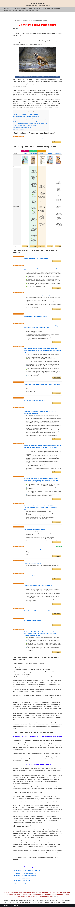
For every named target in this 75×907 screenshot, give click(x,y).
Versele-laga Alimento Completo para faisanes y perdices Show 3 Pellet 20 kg (42, 385)
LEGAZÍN (50, 153)
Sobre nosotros (67, 14)
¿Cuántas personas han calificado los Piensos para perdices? (31, 123)
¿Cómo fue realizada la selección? (22, 127)
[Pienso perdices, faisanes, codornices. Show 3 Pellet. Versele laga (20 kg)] (33, 160)
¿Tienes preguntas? (18, 129)
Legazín (25, 153)
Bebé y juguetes (55, 8)
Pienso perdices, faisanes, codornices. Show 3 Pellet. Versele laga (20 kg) (41, 268)
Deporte (30, 8)
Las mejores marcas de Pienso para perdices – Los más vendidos (30, 120)
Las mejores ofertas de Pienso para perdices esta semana (28, 118)
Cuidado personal (23, 10)
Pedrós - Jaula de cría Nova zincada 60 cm (35, 575)
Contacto (58, 14)
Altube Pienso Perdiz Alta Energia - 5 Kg (34, 400)
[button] (10, 8)
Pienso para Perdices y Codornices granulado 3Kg (37, 295)
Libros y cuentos (21, 8)
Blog (37, 10)
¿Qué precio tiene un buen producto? (25, 125)
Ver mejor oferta (57, 141)
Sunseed (41, 153)
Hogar (14, 8)
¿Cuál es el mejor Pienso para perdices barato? (25, 114)
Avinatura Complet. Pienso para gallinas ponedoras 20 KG (39, 585)
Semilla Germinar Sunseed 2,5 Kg (32, 563)
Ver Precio (26, 246)
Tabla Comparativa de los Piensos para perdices (26, 116)
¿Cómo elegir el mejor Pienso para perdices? (25, 121)
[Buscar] (46, 14)
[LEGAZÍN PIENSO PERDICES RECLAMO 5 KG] (50, 160)
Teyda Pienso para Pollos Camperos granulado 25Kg (37, 610)
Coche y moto (46, 8)
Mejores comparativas (23, 20)
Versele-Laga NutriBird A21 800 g (32, 549)
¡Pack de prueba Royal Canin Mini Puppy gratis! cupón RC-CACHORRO (37, 77)
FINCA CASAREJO (33, 153)
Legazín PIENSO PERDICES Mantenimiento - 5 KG (36, 139)
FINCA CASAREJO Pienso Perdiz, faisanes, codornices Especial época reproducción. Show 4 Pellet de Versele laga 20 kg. (42, 326)
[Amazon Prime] (59, 520)
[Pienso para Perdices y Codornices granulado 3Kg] (42, 160)
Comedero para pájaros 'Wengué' (32, 620)
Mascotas (31, 10)
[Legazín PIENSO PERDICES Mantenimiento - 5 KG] (25, 160)
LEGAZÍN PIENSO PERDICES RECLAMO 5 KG (35, 316)
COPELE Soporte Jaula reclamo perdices (34, 529)
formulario (55, 896)
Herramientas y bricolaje (10, 10)
